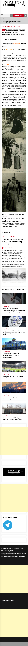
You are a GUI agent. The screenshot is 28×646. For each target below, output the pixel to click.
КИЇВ (8, 26)
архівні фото (16, 43)
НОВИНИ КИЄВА (14, 4)
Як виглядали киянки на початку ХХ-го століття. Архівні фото (14, 32)
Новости (4, 226)
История (11, 218)
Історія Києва (12, 220)
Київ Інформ (9, 223)
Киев (18, 220)
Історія (5, 220)
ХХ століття (10, 65)
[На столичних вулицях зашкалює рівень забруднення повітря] (14, 387)
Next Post (5, 232)
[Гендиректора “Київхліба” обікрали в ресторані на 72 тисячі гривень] (14, 321)
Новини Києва (18, 224)
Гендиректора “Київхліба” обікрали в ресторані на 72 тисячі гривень (14, 332)
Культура (4, 224)
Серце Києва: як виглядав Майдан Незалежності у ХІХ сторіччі (14, 241)
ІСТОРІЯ (4, 26)
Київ (3, 223)
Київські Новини (19, 223)
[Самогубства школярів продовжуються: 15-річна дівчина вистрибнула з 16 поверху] (14, 298)
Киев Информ (6, 221)
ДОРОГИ (4, 236)
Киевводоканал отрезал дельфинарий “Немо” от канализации (11, 355)
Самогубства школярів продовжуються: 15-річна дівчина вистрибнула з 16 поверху (14, 310)
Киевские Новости (16, 221)
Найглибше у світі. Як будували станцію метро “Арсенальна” (13, 418)
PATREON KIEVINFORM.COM (7, 600)
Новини (11, 224)
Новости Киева (12, 226)
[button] (11, 15)
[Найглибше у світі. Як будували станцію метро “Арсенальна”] (14, 408)
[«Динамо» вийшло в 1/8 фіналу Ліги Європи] (14, 366)
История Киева (20, 218)
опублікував (8, 49)
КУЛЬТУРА (14, 26)
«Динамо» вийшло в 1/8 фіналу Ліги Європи (13, 377)
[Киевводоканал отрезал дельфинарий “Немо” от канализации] (14, 344)
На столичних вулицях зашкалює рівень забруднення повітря (14, 398)
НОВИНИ (19, 26)
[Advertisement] (14, 441)
